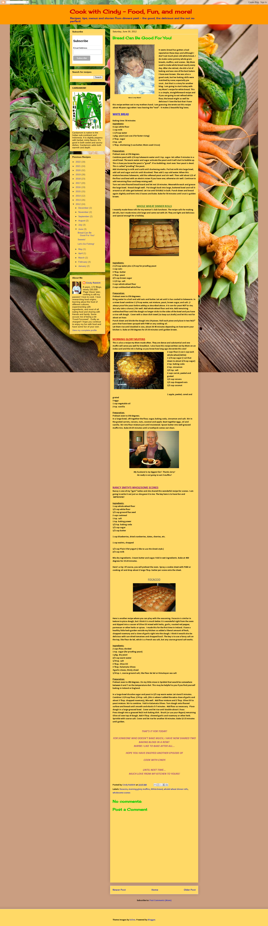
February (83, 262)
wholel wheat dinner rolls (176, 789)
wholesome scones (121, 793)
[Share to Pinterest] (166, 784)
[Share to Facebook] (163, 784)
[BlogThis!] (158, 784)
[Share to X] (161, 784)
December (83, 208)
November (83, 212)
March (81, 257)
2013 (78, 200)
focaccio (123, 789)
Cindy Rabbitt (93, 283)
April (80, 253)
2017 (78, 183)
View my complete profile (84, 330)
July (80, 225)
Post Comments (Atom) (161, 900)
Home (155, 890)
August (82, 220)
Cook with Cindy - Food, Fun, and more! (131, 11)
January (82, 266)
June (81, 229)
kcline (132, 920)
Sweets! (81, 239)
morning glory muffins (139, 789)
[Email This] (155, 784)
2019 (78, 174)
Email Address (80, 48)
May (80, 249)
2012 (78, 204)
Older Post (190, 890)
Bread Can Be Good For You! (86, 234)
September (84, 216)
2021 (78, 166)
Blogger (151, 920)
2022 (78, 162)
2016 (78, 187)
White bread (157, 789)
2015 (78, 191)
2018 (78, 178)
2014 (78, 196)
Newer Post (119, 890)
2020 (78, 170)
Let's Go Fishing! (86, 244)
